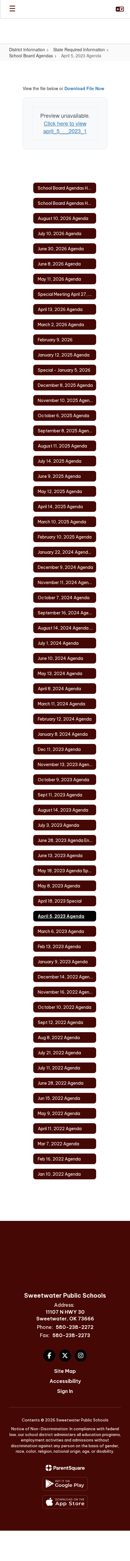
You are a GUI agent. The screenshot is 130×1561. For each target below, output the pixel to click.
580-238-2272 (74, 1327)
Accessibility (65, 1381)
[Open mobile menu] (12, 9)
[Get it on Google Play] (65, 1484)
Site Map (65, 1371)
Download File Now (84, 88)
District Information (27, 49)
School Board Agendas (31, 55)
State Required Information (79, 49)
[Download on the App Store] (65, 1502)
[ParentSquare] (65, 1467)
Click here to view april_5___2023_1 (65, 127)
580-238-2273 (71, 1335)
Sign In (65, 1391)
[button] (120, 9)
